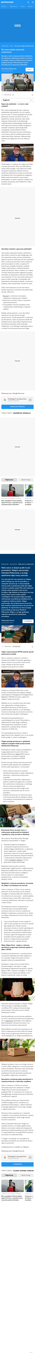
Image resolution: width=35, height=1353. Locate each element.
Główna (4, 6)
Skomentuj (8, 94)
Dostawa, (23, 1170)
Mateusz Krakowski (16, 498)
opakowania (9, 1021)
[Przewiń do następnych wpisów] (32, 494)
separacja (27, 413)
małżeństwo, (18, 413)
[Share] (32, 95)
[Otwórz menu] (32, 2)
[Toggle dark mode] (28, 2)
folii (11, 1102)
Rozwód (5, 296)
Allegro (17, 754)
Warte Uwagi (25, 480)
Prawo (23, 6)
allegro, (16, 1170)
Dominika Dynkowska (9, 69)
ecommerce (28, 621)
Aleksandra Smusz (7, 620)
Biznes (30, 6)
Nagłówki (6, 100)
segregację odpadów (16, 860)
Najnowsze (13, 6)
